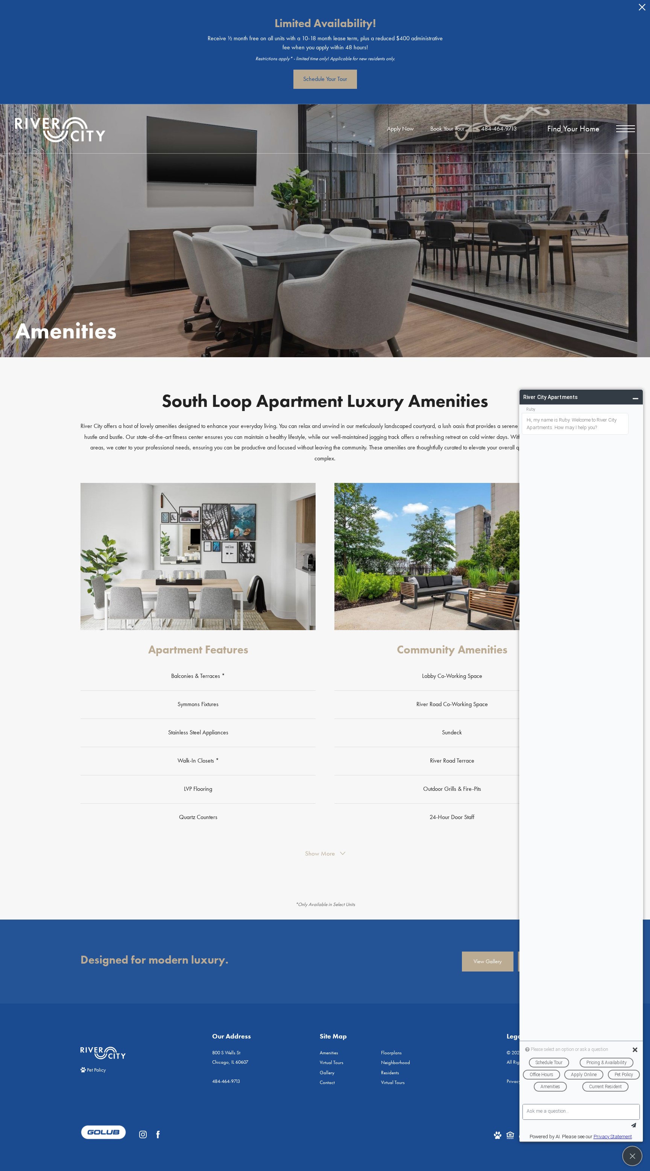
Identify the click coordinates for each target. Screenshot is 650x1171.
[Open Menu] (625, 128)
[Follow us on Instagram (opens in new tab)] (142, 1134)
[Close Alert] (642, 9)
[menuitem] (344, 1053)
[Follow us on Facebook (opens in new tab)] (158, 1134)
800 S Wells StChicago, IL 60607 (230, 1057)
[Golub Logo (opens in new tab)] (103, 1134)
